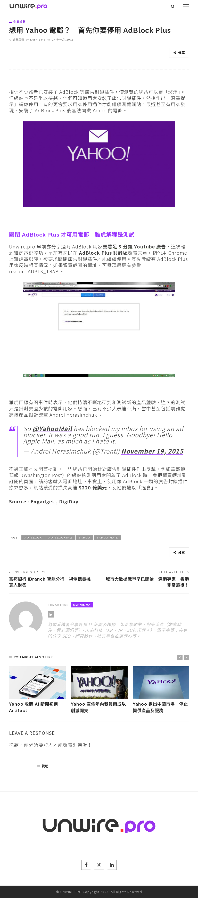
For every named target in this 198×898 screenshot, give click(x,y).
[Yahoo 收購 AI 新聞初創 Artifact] (37, 682)
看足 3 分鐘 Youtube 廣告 (137, 246)
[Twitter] (99, 865)
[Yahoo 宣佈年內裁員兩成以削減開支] (99, 682)
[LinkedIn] (51, 614)
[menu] (186, 6)
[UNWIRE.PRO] (28, 5)
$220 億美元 (93, 487)
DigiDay (68, 501)
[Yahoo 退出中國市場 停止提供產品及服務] (161, 682)
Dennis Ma (37, 39)
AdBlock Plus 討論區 (103, 252)
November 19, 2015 (152, 451)
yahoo (84, 537)
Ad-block (33, 537)
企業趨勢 (19, 21)
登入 (48, 744)
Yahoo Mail (107, 537)
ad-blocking (60, 537)
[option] (37, 690)
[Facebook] (86, 865)
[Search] (173, 6)
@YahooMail (52, 428)
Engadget (42, 501)
